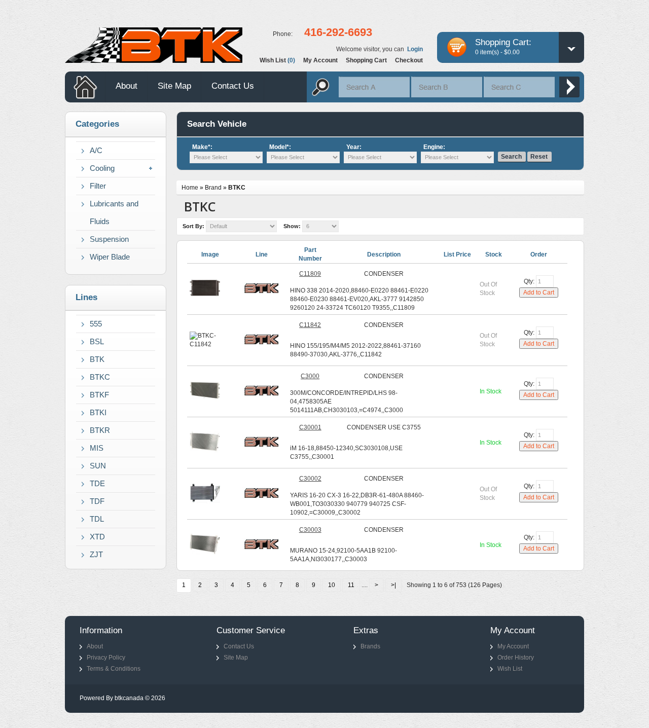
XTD (97, 536)
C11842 (310, 325)
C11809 (310, 273)
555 (96, 323)
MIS (96, 448)
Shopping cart (366, 60)
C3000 (310, 376)
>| (393, 585)
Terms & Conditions (113, 668)
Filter (98, 185)
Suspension (109, 239)
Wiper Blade (110, 256)
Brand (213, 187)
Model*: (280, 147)
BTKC (100, 377)
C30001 (310, 427)
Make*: (202, 147)
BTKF (99, 394)
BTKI (98, 412)
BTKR (100, 430)
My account (320, 60)
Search (511, 156)
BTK (97, 359)
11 (351, 585)
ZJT (96, 554)
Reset (539, 156)
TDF (97, 501)
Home (190, 187)
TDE (97, 483)
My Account (513, 646)
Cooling (102, 168)
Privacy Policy (106, 657)
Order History (515, 657)
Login (415, 49)
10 (331, 585)
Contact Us (232, 86)
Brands (370, 646)
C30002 (310, 478)
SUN (98, 465)
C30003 (310, 529)
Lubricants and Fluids (114, 212)
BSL (97, 341)
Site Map (174, 86)
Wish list (277, 60)
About (126, 86)
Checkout (409, 60)
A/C (96, 150)
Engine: (434, 147)
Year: (354, 147)
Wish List (509, 668)
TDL (97, 519)
